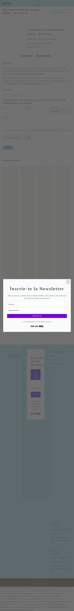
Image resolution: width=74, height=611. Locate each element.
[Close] (68, 282)
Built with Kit (37, 326)
